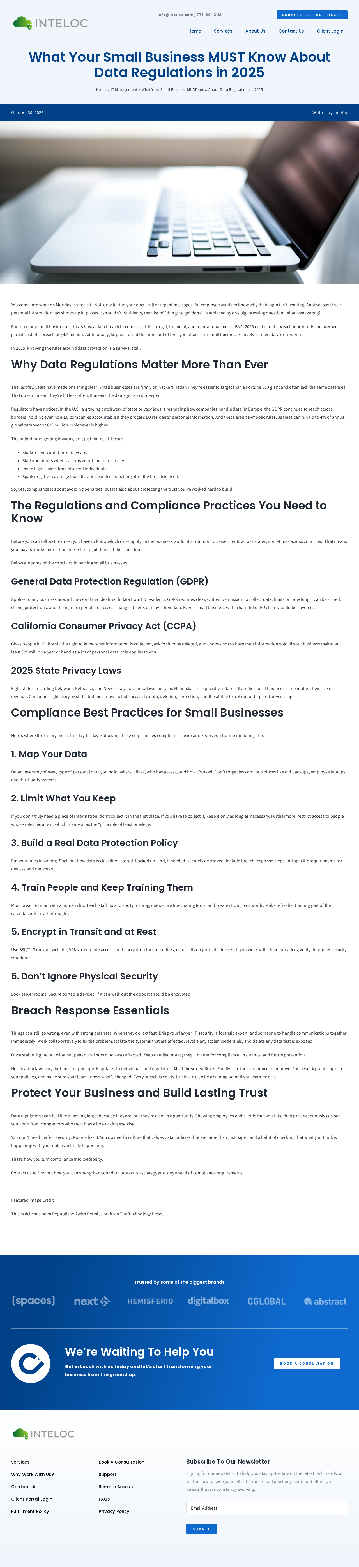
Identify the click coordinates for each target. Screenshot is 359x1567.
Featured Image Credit (32, 1200)
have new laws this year (149, 688)
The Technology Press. (141, 1214)
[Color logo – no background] (50, 16)
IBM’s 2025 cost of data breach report (269, 327)
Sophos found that (129, 334)
